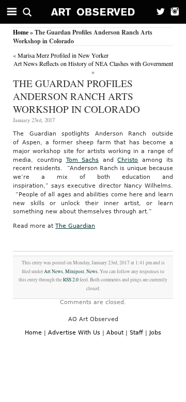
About (114, 332)
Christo (127, 160)
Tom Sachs (82, 160)
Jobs (155, 332)
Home (20, 32)
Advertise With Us (74, 332)
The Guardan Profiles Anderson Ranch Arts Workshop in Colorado (76, 96)
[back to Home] (93, 12)
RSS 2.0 (71, 279)
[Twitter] (157, 12)
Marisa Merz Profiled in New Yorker (63, 55)
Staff (136, 332)
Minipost (74, 271)
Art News (53, 271)
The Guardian (75, 226)
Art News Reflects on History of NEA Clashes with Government (93, 63)
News (92, 271)
